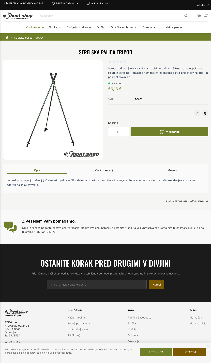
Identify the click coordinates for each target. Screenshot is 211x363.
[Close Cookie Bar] (208, 346)
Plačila (132, 323)
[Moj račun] (199, 16)
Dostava (133, 335)
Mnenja (172, 170)
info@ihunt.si (13, 342)
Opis (37, 170)
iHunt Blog (73, 335)
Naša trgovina (76, 317)
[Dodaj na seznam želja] (197, 113)
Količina (113, 122)
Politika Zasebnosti (139, 317)
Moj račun (196, 317)
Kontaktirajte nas (77, 329)
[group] (117, 62)
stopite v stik (124, 227)
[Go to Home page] (17, 15)
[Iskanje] (186, 15)
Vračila (132, 329)
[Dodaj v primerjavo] (205, 113)
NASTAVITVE (189, 352)
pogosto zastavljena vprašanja (60, 227)
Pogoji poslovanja (78, 323)
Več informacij (104, 170)
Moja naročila (198, 323)
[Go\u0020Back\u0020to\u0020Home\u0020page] (7, 38)
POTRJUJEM (156, 352)
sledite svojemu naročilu (96, 227)
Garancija (133, 341)
